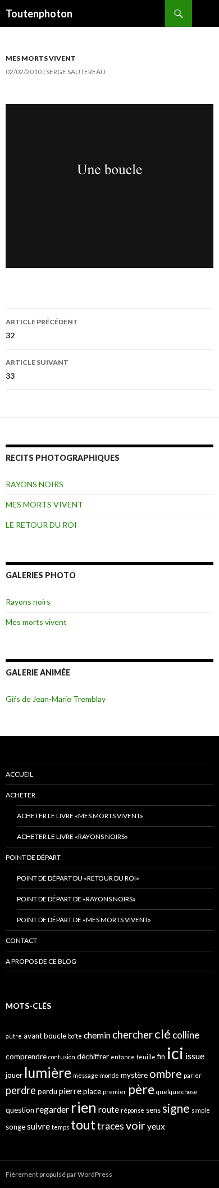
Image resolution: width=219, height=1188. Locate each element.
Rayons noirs (28, 601)
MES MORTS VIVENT (41, 58)
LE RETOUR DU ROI (41, 524)
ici (175, 1053)
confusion (61, 1056)
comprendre (26, 1056)
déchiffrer (93, 1056)
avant (33, 1035)
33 (37, 369)
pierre (70, 1091)
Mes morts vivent (36, 622)
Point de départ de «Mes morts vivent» (84, 919)
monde (109, 1075)
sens (153, 1109)
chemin (97, 1035)
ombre (165, 1073)
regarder (52, 1109)
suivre (38, 1126)
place (92, 1091)
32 (42, 329)
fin (161, 1056)
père (141, 1089)
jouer (14, 1075)
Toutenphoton (39, 13)
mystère (134, 1075)
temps (60, 1127)
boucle (55, 1035)
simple (200, 1110)
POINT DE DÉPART (33, 857)
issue (194, 1056)
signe (176, 1108)
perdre (21, 1090)
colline (185, 1035)
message (85, 1075)
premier (114, 1091)
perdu (47, 1091)
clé (162, 1033)
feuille (146, 1056)
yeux (156, 1126)
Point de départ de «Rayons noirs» (76, 899)
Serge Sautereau (76, 71)
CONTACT (21, 940)
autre (14, 1036)
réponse (132, 1110)
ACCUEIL (19, 774)
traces (110, 1126)
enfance (123, 1056)
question (20, 1109)
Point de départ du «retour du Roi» (78, 878)
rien (84, 1107)
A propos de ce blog (41, 961)
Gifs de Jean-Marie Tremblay (56, 699)
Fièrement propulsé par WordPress (59, 1174)
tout (83, 1124)
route (108, 1109)
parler (193, 1075)
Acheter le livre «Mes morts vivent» (80, 815)
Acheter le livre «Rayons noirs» (72, 836)
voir (135, 1125)
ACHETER (20, 795)
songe (15, 1126)
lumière (47, 1072)
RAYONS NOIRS (34, 484)
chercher (132, 1034)
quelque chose (177, 1091)
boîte (75, 1036)
